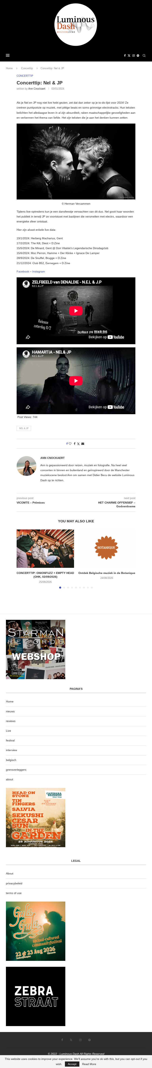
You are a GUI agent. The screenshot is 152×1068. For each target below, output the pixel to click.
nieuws (10, 711)
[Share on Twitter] (78, 443)
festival (10, 740)
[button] (22, 559)
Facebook (23, 271)
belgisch (11, 760)
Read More (89, 1064)
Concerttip (27, 68)
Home (9, 68)
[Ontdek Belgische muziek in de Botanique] (106, 548)
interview (11, 750)
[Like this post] (70, 443)
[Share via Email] (82, 443)
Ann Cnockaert (36, 88)
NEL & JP (23, 428)
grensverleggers (16, 769)
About (9, 873)
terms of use (14, 893)
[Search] (144, 55)
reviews (10, 721)
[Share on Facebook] (74, 443)
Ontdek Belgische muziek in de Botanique (106, 573)
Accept (72, 1064)
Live (8, 730)
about (9, 779)
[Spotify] (138, 55)
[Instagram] (133, 55)
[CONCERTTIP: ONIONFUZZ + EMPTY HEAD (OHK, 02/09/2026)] (45, 548)
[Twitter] (129, 55)
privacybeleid (14, 883)
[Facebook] (125, 55)
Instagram (38, 271)
